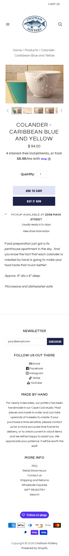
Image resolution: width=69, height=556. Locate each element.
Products (31, 50)
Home (17, 50)
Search (34, 494)
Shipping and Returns (34, 480)
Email (36, 363)
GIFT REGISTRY (34, 489)
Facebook (36, 368)
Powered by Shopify (34, 548)
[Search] (60, 24)
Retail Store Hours (34, 470)
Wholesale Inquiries (34, 484)
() (54, 4)
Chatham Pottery (46, 543)
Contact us (34, 475)
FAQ (34, 465)
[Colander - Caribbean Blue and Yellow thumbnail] (17, 110)
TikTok (36, 378)
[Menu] (8, 24)
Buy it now (34, 201)
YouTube (36, 382)
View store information (36, 231)
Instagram (36, 373)
